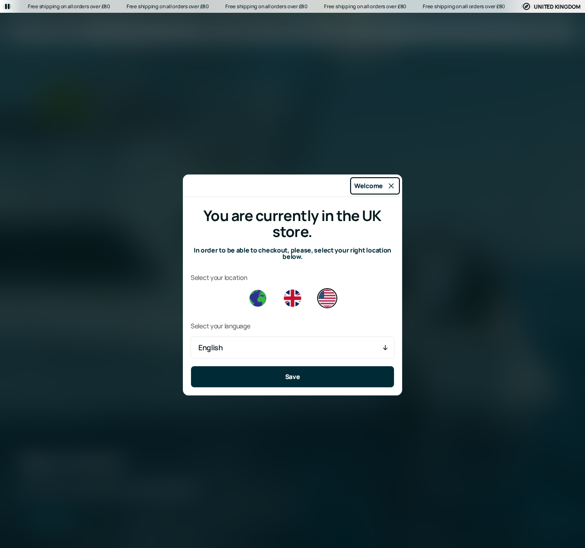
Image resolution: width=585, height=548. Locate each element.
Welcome (368, 185)
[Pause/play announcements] (7, 6)
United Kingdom (557, 7)
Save (292, 376)
